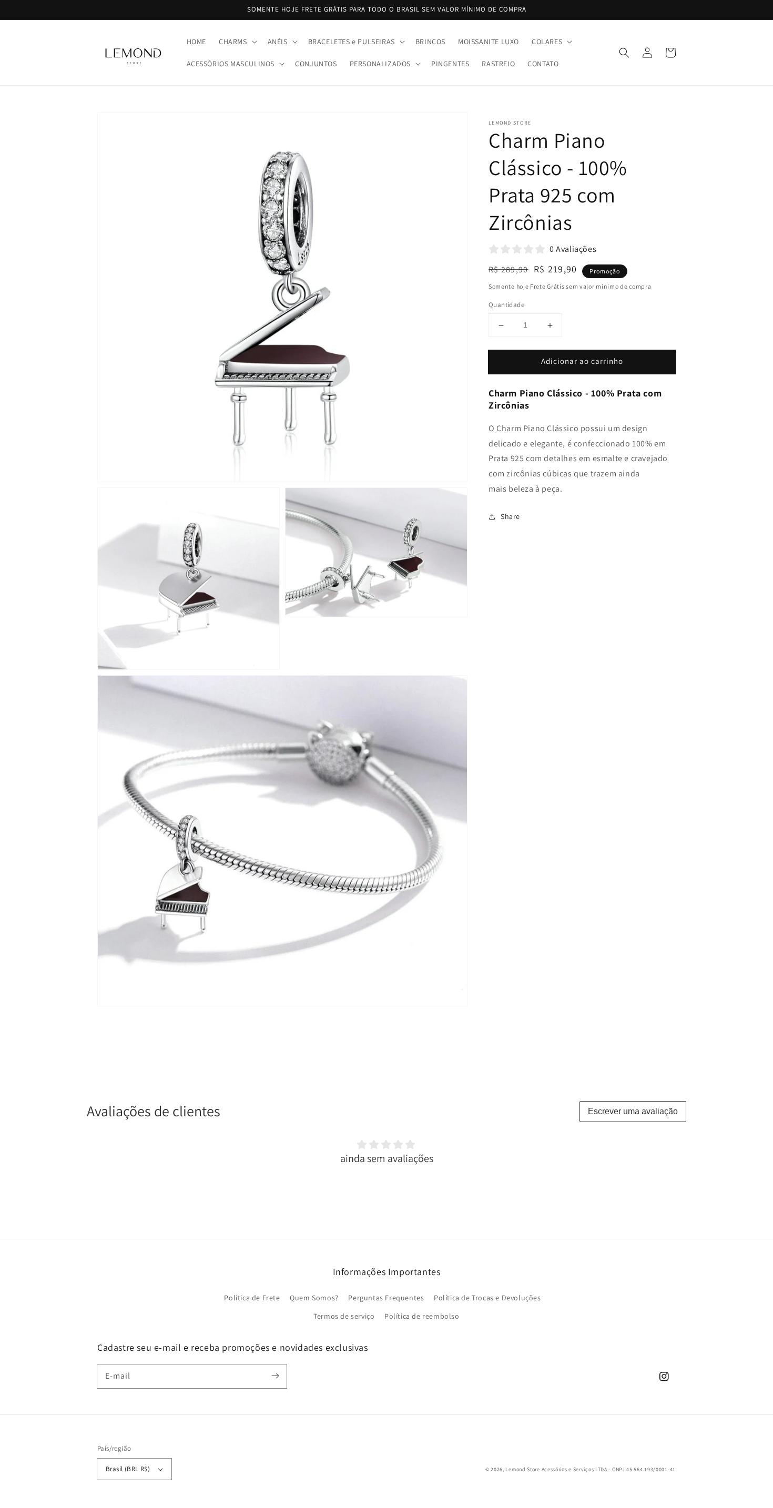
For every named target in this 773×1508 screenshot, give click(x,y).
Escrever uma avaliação (633, 1111)
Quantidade (506, 305)
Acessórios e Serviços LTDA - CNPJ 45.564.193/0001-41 (609, 1469)
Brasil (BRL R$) (128, 1468)
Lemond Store (522, 1469)
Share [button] (510, 516)
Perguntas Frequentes (386, 1297)
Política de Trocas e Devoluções (487, 1297)
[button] (236, 41)
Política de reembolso (422, 1316)
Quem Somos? (314, 1297)
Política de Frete (252, 1297)
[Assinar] (275, 1376)
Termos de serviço (343, 1316)
